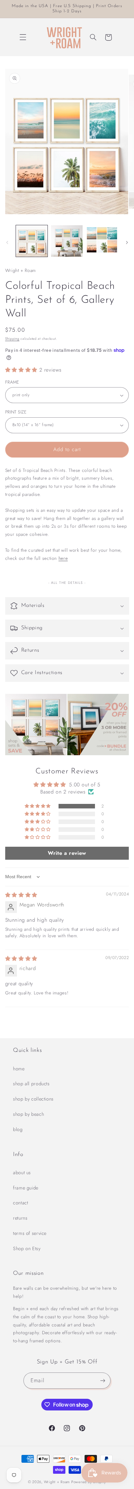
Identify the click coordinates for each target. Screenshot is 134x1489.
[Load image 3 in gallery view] (102, 241)
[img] (21, 895)
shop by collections (33, 1098)
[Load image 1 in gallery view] (31, 241)
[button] (23, 37)
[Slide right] (127, 243)
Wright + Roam (57, 1481)
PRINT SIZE (15, 412)
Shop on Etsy (27, 1248)
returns (20, 1218)
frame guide (25, 1187)
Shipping (12, 338)
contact (20, 1202)
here (63, 558)
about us (22, 1172)
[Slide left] (7, 243)
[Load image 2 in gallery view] (67, 241)
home (19, 1068)
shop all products (31, 1083)
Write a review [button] (67, 853)
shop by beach (28, 1114)
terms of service (30, 1233)
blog (18, 1129)
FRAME (12, 382)
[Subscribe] (102, 1380)
